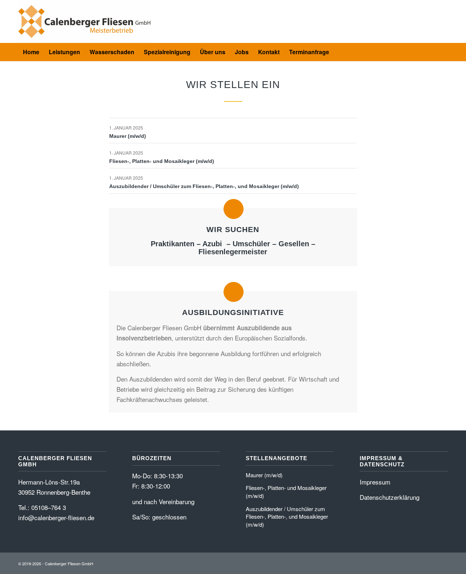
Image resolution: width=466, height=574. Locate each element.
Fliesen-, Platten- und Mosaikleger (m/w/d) (161, 161)
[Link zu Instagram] (442, 21)
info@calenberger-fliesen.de (56, 517)
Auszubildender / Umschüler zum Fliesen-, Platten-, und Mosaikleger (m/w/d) (204, 186)
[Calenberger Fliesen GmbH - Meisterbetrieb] (84, 21)
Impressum (375, 481)
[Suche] (338, 52)
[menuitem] (31, 52)
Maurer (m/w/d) (127, 136)
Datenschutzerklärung (389, 497)
